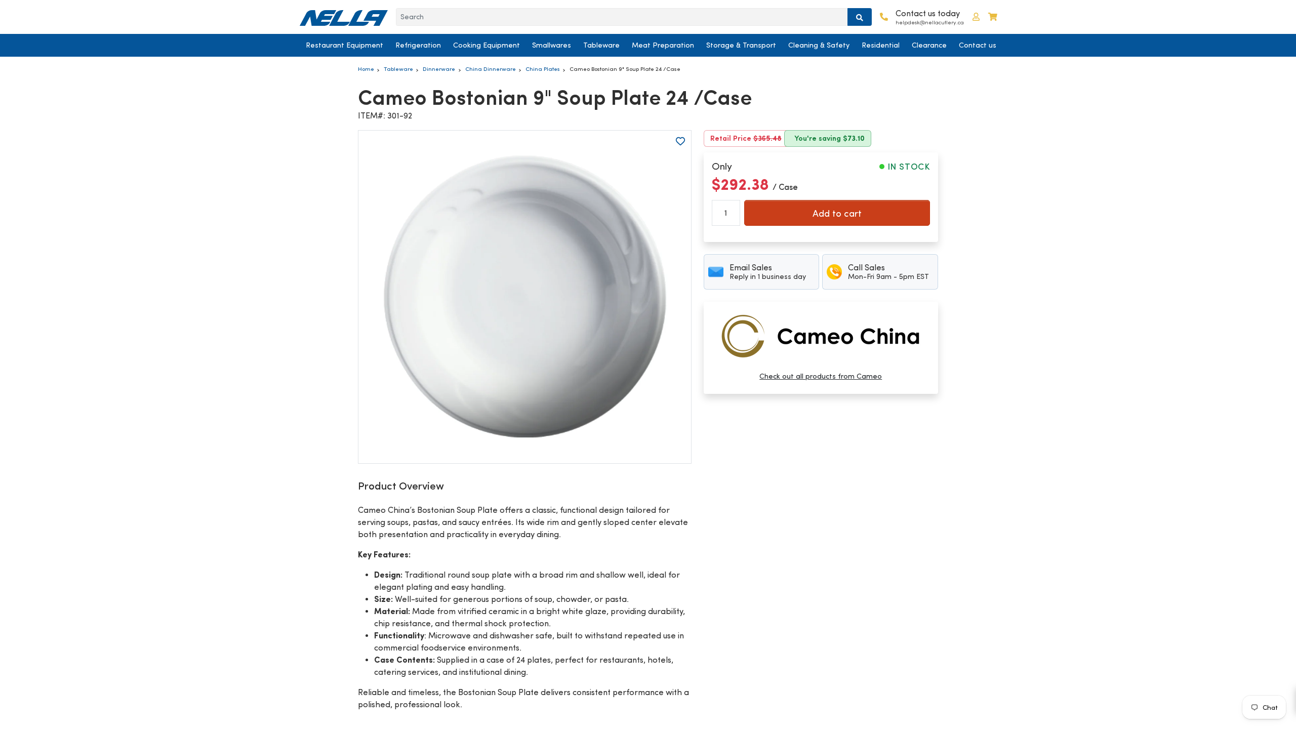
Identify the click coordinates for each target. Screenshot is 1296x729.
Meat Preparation (663, 45)
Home (366, 69)
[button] (976, 17)
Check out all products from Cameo (820, 376)
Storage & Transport (741, 45)
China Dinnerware (490, 69)
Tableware (601, 45)
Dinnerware (439, 69)
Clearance (929, 45)
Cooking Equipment (486, 45)
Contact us (977, 45)
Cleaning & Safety (818, 45)
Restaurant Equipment (344, 45)
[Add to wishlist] (680, 141)
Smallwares (551, 45)
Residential (881, 45)
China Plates (542, 69)
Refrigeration (418, 45)
